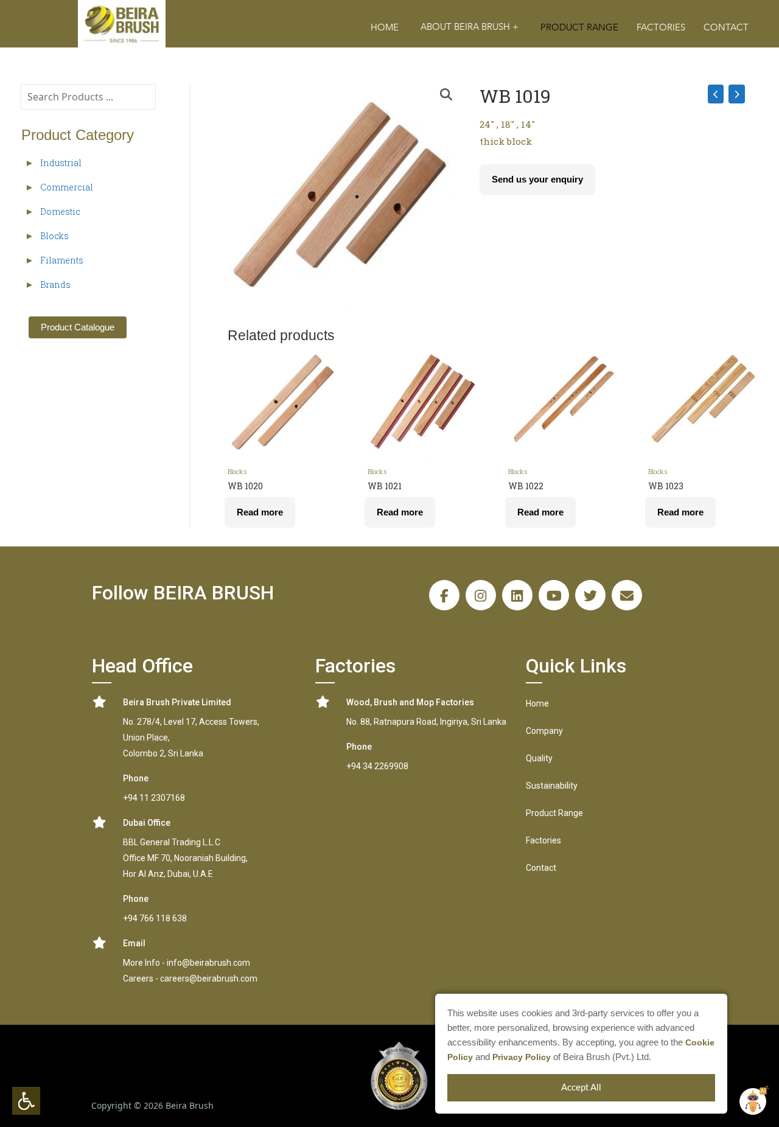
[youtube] (554, 595)
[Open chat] (752, 1101)
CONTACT (726, 27)
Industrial (61, 163)
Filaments (61, 260)
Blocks (54, 236)
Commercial (66, 187)
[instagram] (481, 595)
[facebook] (444, 595)
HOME (385, 27)
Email (134, 943)
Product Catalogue (77, 327)
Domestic (60, 211)
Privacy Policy (521, 1057)
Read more (260, 512)
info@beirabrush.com (208, 963)
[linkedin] (517, 595)
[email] (627, 595)
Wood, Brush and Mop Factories (410, 702)
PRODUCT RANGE (579, 27)
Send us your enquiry (537, 179)
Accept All (581, 1087)
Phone (135, 778)
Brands (55, 284)
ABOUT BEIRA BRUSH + (470, 27)
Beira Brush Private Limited (177, 702)
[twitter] (590, 595)
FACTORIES (661, 27)
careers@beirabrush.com (208, 978)
